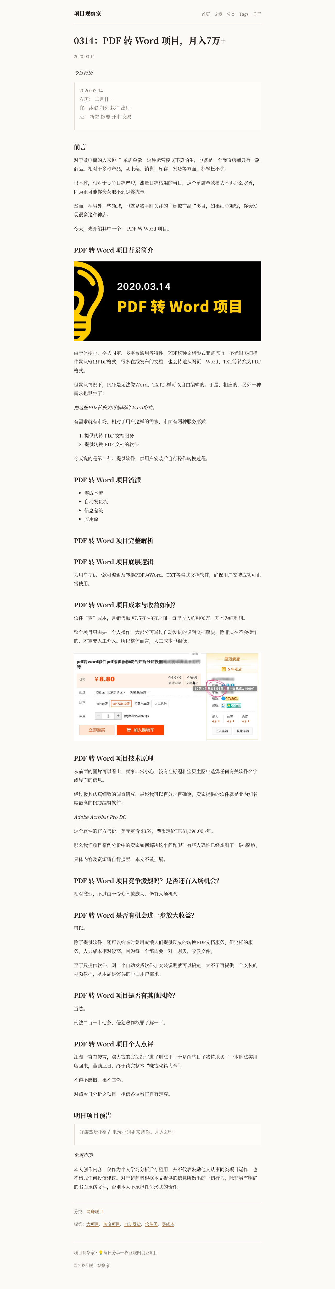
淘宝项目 (111, 1224)
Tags (244, 14)
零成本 (168, 1224)
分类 (231, 14)
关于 (257, 14)
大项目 (92, 1224)
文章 (218, 14)
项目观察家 (87, 13)
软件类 (151, 1224)
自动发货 (132, 1224)
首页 (206, 14)
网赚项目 (94, 1211)
